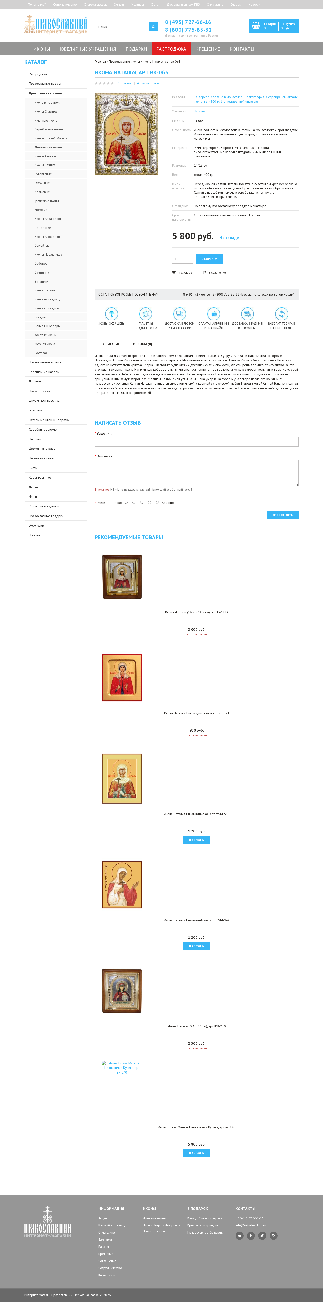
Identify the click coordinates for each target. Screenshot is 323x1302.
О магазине (215, 4)
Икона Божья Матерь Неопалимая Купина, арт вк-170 (196, 1127)
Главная (100, 61)
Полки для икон (154, 1231)
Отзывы (236, 4)
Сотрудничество (65, 4)
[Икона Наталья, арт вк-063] (126, 134)
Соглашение (107, 1261)
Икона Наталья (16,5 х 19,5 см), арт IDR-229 (196, 612)
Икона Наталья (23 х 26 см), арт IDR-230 (197, 1026)
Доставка (105, 1239)
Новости (254, 4)
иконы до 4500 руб (208, 101)
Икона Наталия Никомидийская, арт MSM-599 (197, 814)
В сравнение (217, 272)
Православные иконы (124, 61)
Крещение (105, 1254)
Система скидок (95, 4)
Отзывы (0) (142, 344)
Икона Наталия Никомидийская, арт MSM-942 (197, 920)
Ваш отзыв (104, 456)
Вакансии (104, 1246)
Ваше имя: (104, 433)
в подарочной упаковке (241, 101)
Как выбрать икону (111, 1225)
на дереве (202, 97)
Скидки (119, 4)
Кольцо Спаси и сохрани (204, 1218)
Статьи (155, 4)
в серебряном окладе (282, 97)
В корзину (196, 840)
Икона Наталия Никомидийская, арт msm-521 (196, 713)
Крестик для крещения (203, 1225)
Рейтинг (102, 503)
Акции (102, 1218)
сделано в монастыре (227, 97)
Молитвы (137, 4)
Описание (111, 344)
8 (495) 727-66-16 (188, 22)
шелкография (254, 97)
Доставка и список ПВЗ (183, 4)
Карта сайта (106, 1275)
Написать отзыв (148, 83)
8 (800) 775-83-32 (188, 29)
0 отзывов (125, 83)
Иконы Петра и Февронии (161, 1225)
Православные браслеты (205, 1232)
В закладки (185, 272)
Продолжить (283, 515)
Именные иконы (154, 1218)
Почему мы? (37, 4)
